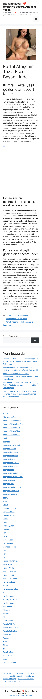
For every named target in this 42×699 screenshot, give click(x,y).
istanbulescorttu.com (11, 681)
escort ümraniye (9, 679)
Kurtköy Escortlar (10, 599)
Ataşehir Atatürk (9, 449)
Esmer (5, 533)
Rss (17, 696)
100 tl (5, 414)
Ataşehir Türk (8, 484)
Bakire (5, 505)
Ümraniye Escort (10, 663)
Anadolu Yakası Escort (12, 421)
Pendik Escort (8, 635)
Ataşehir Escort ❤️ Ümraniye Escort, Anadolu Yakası (19, 6)
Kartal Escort (23, 316)
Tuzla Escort (8, 656)
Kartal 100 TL (11, 316)
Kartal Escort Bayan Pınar (16, 319)
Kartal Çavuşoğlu (10, 571)
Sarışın (6, 642)
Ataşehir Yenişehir (10, 494)
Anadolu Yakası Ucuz (11, 435)
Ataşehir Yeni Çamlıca (12, 487)
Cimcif (5, 522)
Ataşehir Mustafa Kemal (13, 477)
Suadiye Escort (9, 652)
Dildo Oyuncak (9, 526)
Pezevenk (7, 638)
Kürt (4, 592)
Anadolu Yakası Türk (11, 431)
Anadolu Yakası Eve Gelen (13, 424)
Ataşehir (6, 442)
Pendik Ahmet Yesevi (11, 627)
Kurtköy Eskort (9, 603)
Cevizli (5, 519)
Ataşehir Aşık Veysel (11, 445)
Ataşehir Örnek (9, 480)
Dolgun (6, 529)
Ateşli (5, 498)
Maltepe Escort (9, 606)
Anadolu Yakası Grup (11, 428)
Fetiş (5, 536)
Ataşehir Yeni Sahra (11, 491)
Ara (35, 340)
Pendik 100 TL (9, 624)
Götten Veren (8, 543)
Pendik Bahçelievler (11, 631)
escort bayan (29, 676)
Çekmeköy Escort (10, 515)
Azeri (5, 501)
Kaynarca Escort (9, 582)
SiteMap (12, 696)
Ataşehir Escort (9, 459)
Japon (5, 557)
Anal (5, 438)
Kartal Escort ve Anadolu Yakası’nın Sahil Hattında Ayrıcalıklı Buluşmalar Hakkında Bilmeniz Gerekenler (19, 394)
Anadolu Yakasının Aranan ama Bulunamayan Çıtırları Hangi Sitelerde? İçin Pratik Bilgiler (20, 376)
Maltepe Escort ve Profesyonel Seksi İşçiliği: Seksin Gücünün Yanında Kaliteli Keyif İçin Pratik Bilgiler (21, 385)
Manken (6, 610)
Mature (6, 613)
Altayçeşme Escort (10, 417)
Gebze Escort (8, 540)
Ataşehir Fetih (8, 470)
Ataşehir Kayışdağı (10, 473)
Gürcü (5, 550)
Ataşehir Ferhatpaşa (11, 466)
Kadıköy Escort (9, 564)
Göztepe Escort (9, 547)
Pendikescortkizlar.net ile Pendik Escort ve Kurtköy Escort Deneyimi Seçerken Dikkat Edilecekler (20, 361)
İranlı (5, 554)
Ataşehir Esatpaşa (10, 456)
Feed (22, 696)
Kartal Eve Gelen (10, 578)
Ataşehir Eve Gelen (11, 463)
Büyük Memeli (8, 512)
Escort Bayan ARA (10, 336)
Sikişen (6, 645)
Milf (4, 617)
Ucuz (5, 659)
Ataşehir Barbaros (10, 452)
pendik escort (8, 673)
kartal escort (21, 673)
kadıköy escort (16, 676)
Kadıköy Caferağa (10, 561)
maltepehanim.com (26, 679)
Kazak (5, 585)
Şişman (6, 649)
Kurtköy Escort (9, 596)
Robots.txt (29, 696)
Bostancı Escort (9, 508)
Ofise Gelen (8, 620)
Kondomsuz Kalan (10, 589)
